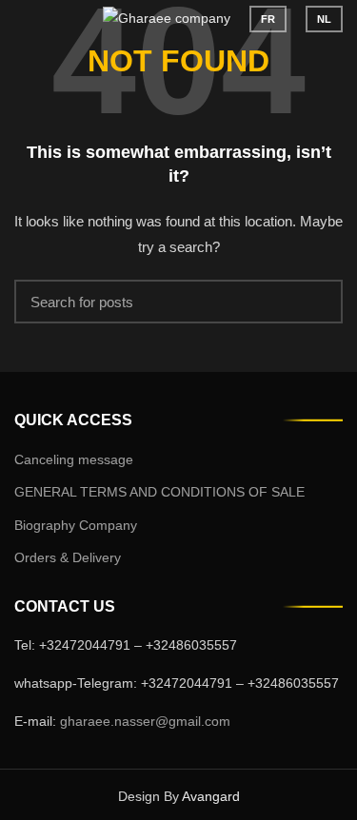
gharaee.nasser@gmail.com (145, 721)
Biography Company (75, 525)
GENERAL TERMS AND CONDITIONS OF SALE (159, 491)
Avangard (211, 796)
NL (324, 19)
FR (268, 19)
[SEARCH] (317, 301)
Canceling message (73, 459)
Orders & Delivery (67, 557)
